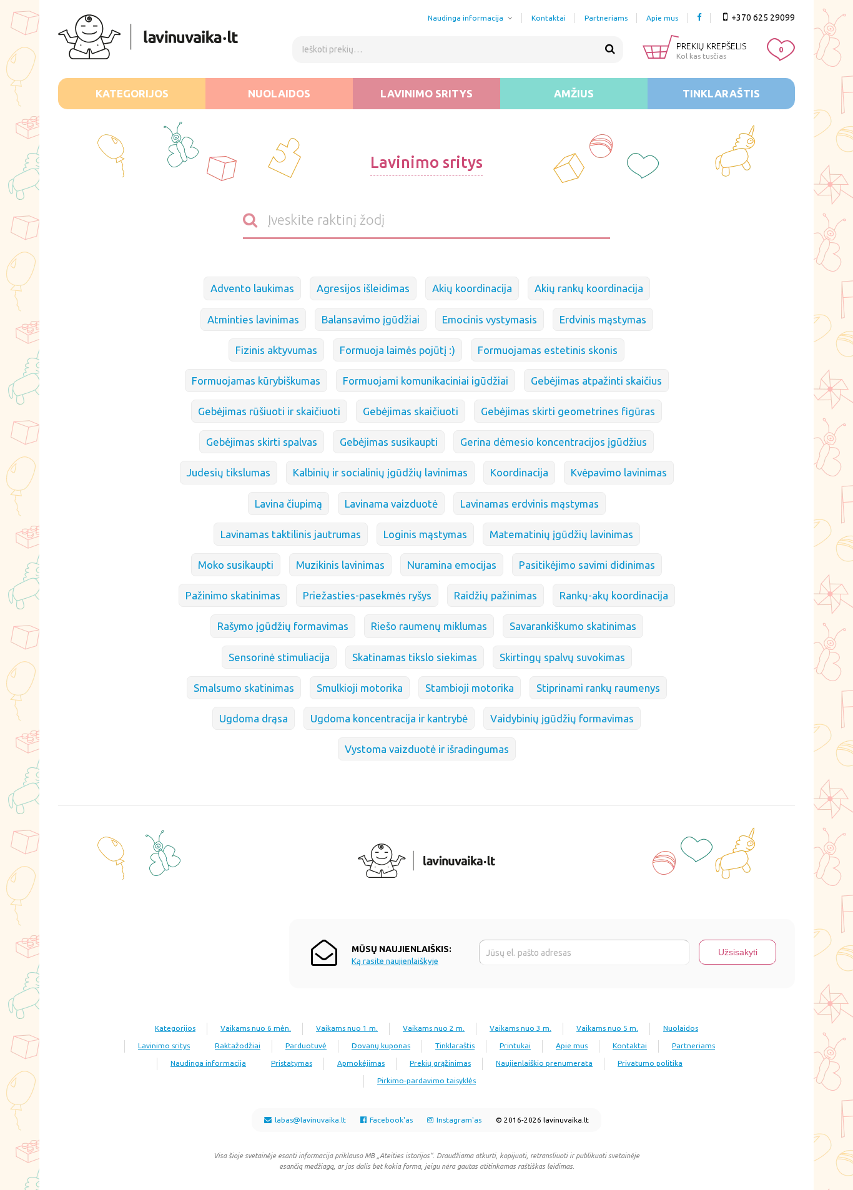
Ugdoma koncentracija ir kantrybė (389, 718)
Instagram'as (458, 1120)
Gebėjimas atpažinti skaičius (596, 380)
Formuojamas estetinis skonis (548, 350)
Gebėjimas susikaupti (389, 442)
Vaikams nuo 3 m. (520, 1028)
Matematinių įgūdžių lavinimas (561, 534)
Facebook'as (390, 1120)
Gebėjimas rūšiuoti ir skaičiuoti (269, 411)
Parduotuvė (306, 1045)
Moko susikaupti (236, 565)
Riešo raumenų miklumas (429, 626)
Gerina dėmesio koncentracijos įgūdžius (553, 442)
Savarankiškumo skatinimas (573, 626)
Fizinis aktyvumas (276, 350)
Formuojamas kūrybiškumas (256, 380)
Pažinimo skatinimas (232, 595)
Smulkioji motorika (360, 688)
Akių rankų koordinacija (589, 288)
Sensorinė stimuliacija (279, 657)
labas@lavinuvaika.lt (309, 1120)
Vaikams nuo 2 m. (434, 1028)
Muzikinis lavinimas (340, 565)
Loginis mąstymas (425, 534)
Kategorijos (132, 93)
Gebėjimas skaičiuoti (410, 411)
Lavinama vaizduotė (391, 503)
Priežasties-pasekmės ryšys (367, 595)
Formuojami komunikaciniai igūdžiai (425, 380)
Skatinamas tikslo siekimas (414, 657)
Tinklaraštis (721, 93)
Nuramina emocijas (451, 565)
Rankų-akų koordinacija (614, 595)
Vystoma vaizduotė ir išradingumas (427, 749)
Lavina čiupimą (288, 503)
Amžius (574, 93)
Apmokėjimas (361, 1063)
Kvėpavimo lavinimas (619, 472)
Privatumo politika (650, 1063)
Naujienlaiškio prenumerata (544, 1063)
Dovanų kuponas (381, 1045)
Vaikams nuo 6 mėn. (255, 1028)
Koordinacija (519, 472)
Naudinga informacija (465, 18)
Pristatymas (291, 1063)
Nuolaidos (279, 93)
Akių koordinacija (472, 288)
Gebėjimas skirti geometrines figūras (568, 411)
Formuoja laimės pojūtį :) (397, 350)
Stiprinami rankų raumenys (598, 688)
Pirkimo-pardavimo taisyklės (426, 1080)
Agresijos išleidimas (363, 288)
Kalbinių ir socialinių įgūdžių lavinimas (380, 472)
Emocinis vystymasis (489, 319)
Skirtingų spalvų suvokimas (562, 657)
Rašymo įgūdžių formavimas (282, 626)
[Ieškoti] (610, 49)
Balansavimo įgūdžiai (371, 319)
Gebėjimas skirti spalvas (261, 442)
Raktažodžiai (237, 1045)
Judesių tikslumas (228, 472)
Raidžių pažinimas (495, 595)
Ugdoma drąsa (253, 718)
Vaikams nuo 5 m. (607, 1028)
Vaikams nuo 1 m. (347, 1028)
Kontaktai (548, 18)
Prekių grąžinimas (440, 1063)
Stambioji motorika (469, 688)
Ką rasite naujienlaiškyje (395, 961)
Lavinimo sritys (426, 93)
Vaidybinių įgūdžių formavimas (562, 718)
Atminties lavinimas (253, 319)
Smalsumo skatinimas (244, 688)
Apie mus (662, 18)
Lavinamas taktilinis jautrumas (290, 534)
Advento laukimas (252, 288)
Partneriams (606, 18)
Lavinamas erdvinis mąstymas (529, 503)
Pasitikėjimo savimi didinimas (587, 565)
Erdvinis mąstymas (603, 319)
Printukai (515, 1045)
